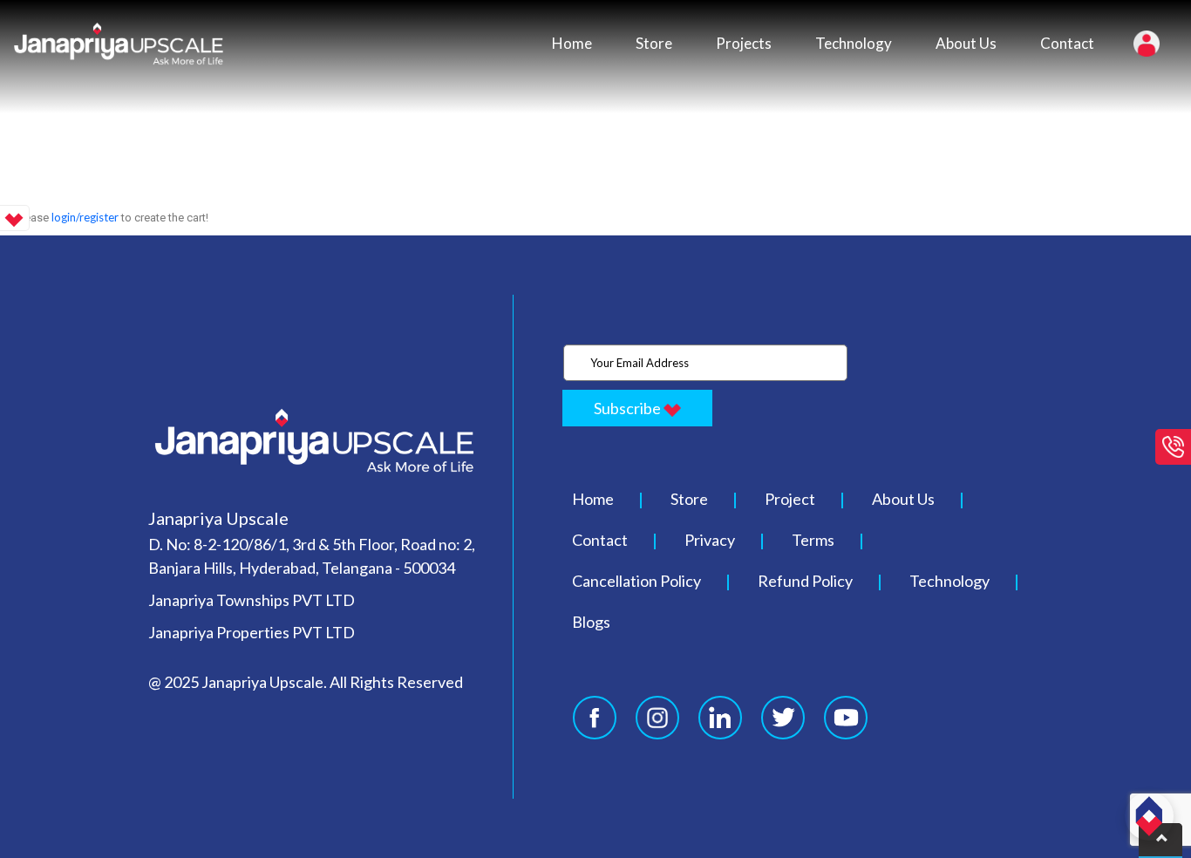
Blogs (591, 621)
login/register (85, 217)
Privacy (709, 539)
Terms (813, 539)
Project (790, 498)
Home (572, 43)
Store (654, 43)
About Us (966, 43)
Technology (853, 43)
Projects (744, 43)
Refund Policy (805, 580)
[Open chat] (1149, 816)
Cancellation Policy (636, 580)
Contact (1067, 43)
